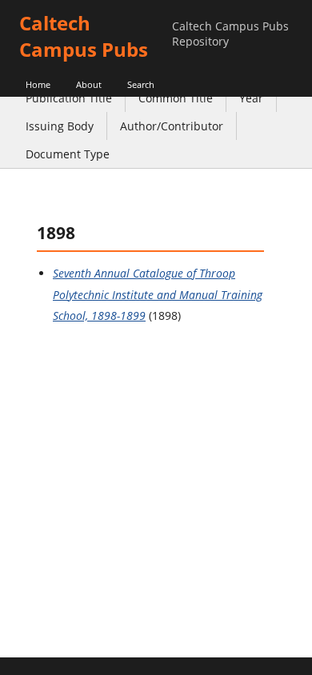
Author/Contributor (171, 126)
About (89, 84)
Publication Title (69, 98)
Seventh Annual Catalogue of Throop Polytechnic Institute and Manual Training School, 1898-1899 (157, 294)
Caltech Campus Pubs (83, 36)
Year (251, 98)
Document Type (68, 154)
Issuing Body (60, 126)
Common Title (175, 98)
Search (140, 84)
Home (38, 84)
